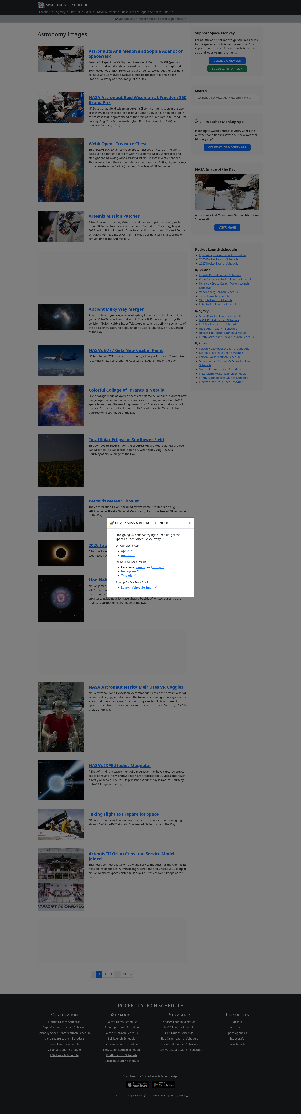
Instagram (129, 571)
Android (127, 555)
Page (139, 567)
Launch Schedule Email (137, 587)
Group (157, 567)
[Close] (189, 523)
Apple (125, 551)
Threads (127, 575)
